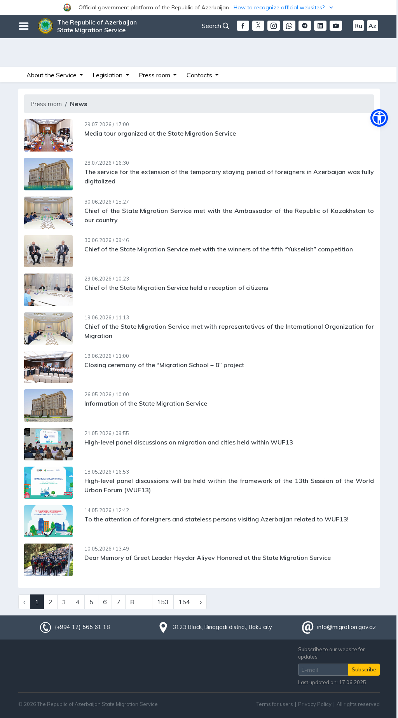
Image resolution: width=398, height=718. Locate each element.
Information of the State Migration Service (145, 403)
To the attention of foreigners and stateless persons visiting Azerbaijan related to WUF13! (216, 519)
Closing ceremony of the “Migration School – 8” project (164, 365)
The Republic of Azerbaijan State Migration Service (97, 26)
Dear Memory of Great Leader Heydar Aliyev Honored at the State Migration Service (207, 557)
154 (184, 602)
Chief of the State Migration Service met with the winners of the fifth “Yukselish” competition (218, 249)
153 (163, 602)
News (78, 104)
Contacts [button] (200, 75)
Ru (358, 26)
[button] (199, 7)
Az (372, 26)
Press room (46, 104)
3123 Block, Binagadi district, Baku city (222, 627)
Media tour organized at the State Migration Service (160, 133)
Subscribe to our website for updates (331, 653)
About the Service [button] (52, 75)
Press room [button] (155, 75)
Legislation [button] (108, 75)
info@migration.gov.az (346, 627)
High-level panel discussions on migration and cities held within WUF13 (188, 442)
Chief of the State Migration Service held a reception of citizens (176, 287)
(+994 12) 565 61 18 (82, 627)
